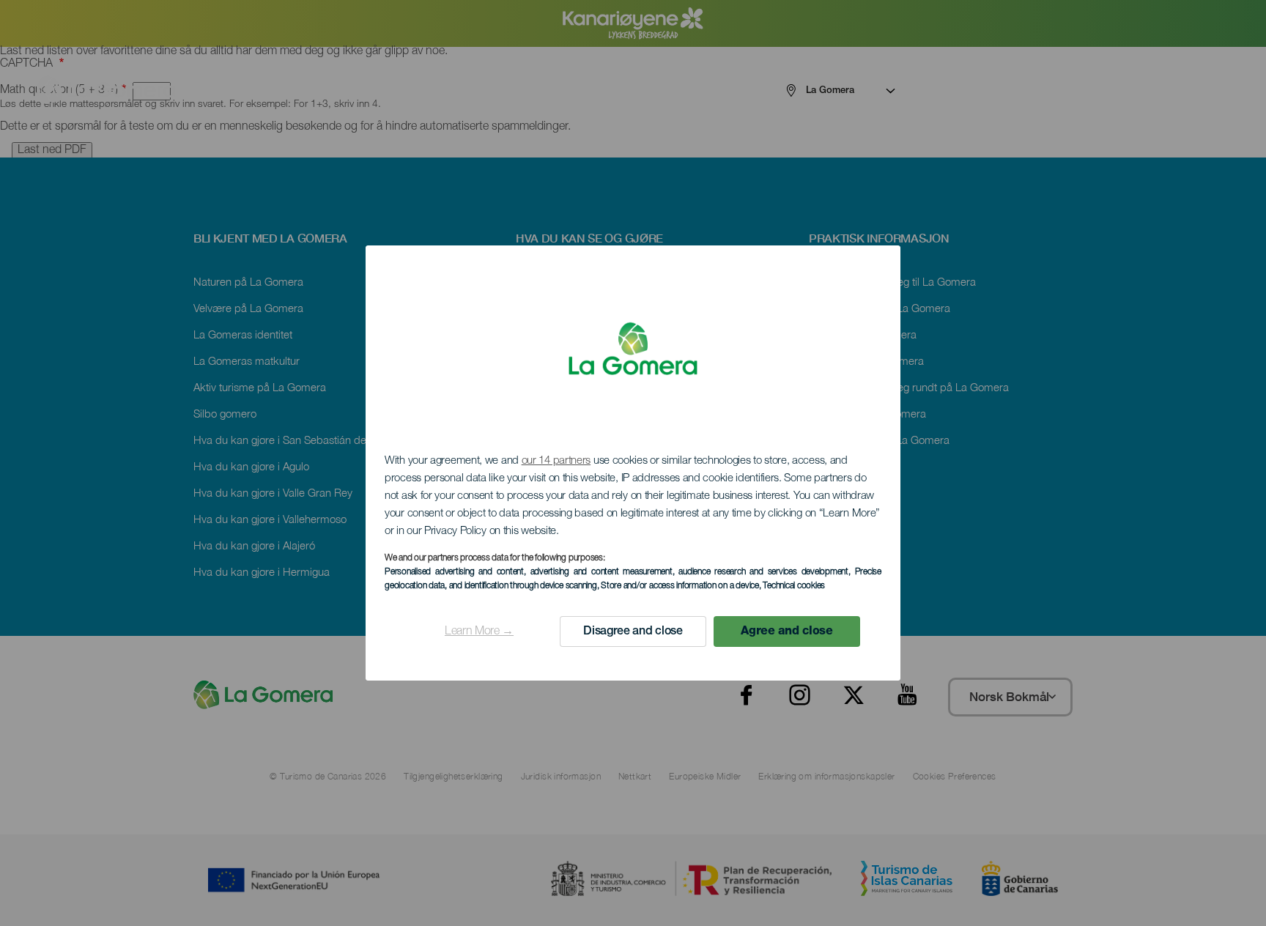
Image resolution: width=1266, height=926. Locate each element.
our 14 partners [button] (556, 461)
